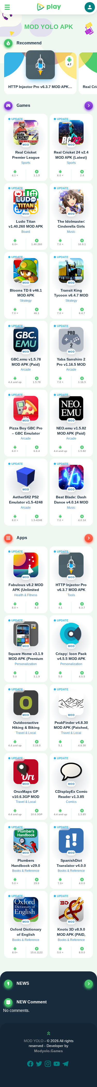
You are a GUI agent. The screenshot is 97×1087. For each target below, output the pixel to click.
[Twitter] (40, 1064)
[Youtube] (57, 1064)
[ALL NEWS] (89, 984)
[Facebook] (31, 1064)
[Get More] (89, 105)
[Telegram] (66, 1064)
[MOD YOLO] (48, 7)
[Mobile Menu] (7, 7)
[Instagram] (49, 1064)
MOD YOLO (33, 1041)
